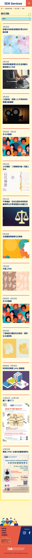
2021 (4, 19)
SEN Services (13, 3)
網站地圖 (3, 528)
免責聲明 (3, 533)
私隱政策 (3, 530)
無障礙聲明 (4, 535)
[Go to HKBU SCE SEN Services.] (1, 8)
